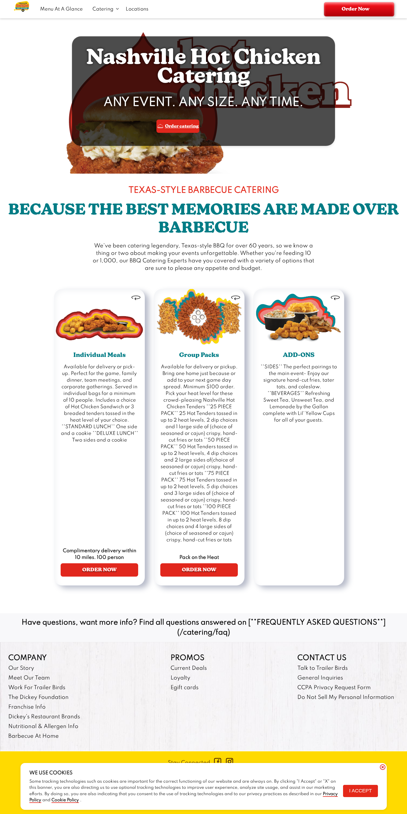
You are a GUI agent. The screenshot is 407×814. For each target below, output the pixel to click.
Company (27, 658)
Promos (187, 658)
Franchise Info (27, 707)
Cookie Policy (65, 800)
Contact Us (321, 658)
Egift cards (185, 688)
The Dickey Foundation (38, 697)
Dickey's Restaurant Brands (44, 717)
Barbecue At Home (33, 736)
